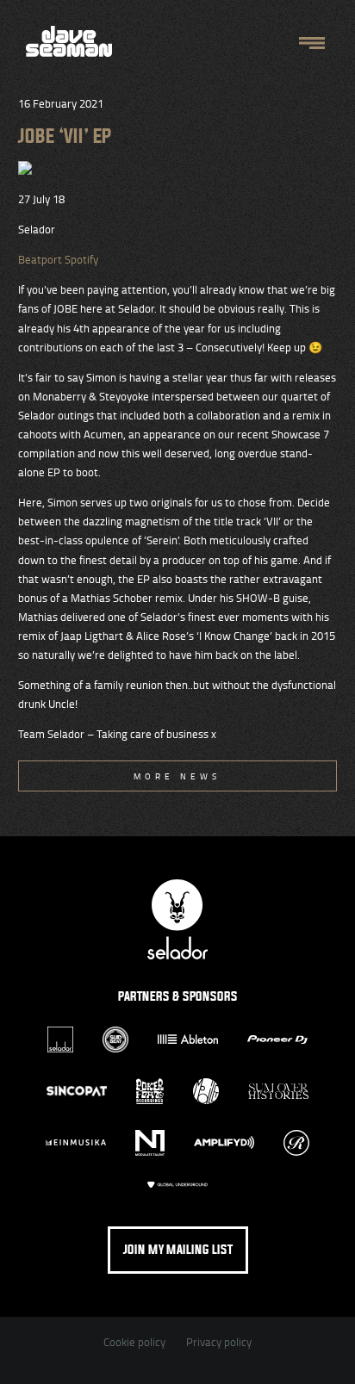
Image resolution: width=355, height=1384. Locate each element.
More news (177, 776)
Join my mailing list (178, 1250)
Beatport (41, 259)
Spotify (81, 259)
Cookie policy (134, 1342)
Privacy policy (219, 1342)
